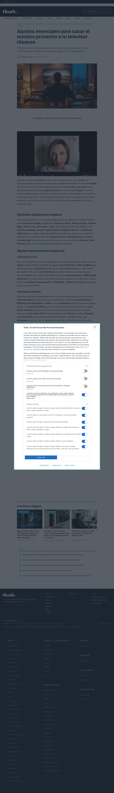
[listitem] (57, 366)
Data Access (57, 465)
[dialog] (57, 396)
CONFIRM (41, 457)
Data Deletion (44, 465)
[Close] (95, 328)
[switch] (85, 370)
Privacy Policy (69, 465)
